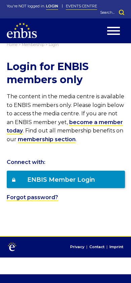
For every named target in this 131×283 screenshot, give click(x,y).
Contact (96, 247)
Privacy (77, 247)
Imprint (116, 247)
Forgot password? (32, 197)
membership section (47, 139)
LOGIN (52, 6)
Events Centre (81, 6)
